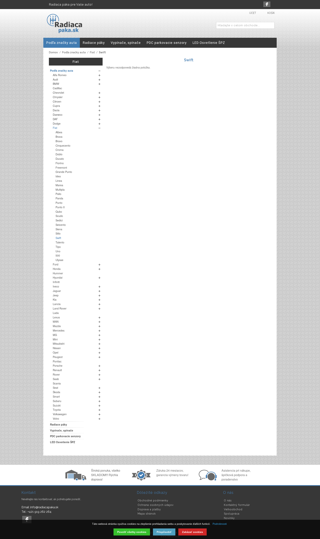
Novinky (229, 518)
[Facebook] (266, 4)
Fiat (92, 52)
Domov (53, 52)
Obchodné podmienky (153, 500)
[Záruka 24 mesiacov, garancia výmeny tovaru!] (142, 479)
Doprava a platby (149, 509)
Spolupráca (231, 513)
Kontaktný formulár (237, 504)
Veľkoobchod (233, 509)
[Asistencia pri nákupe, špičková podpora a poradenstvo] (207, 479)
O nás (228, 500)
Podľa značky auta (74, 52)
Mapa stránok (147, 513)
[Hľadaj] (270, 25)
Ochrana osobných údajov (156, 504)
